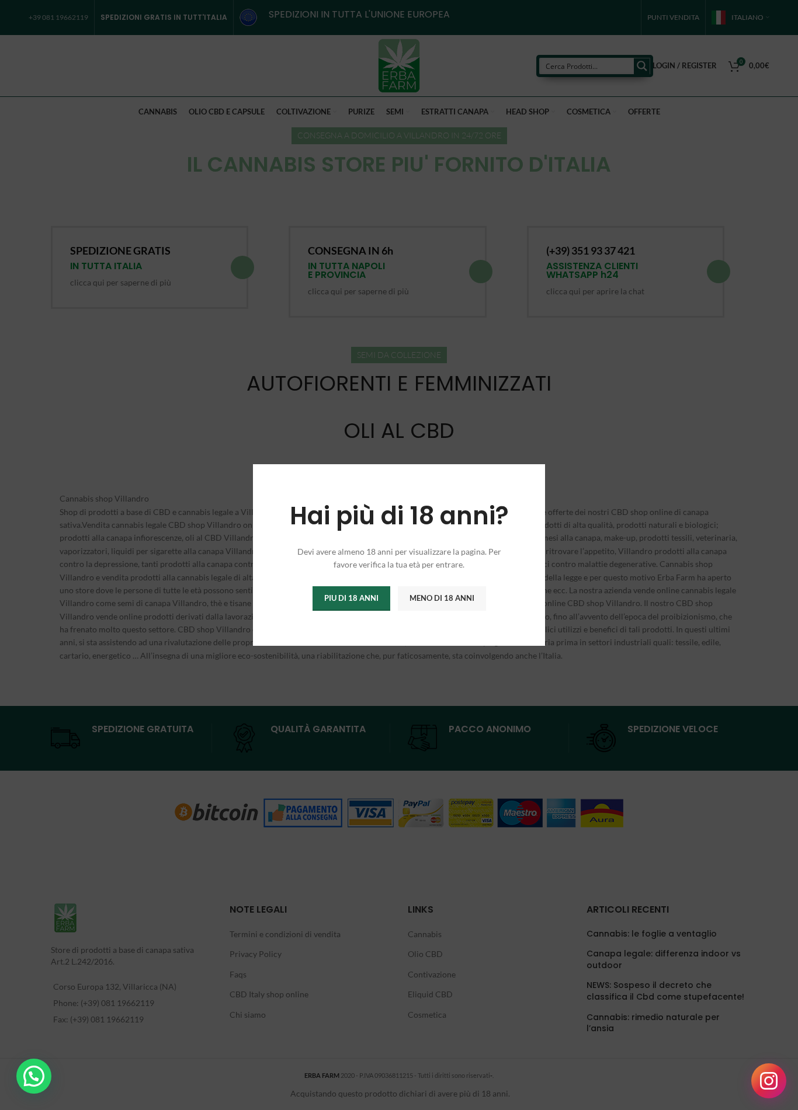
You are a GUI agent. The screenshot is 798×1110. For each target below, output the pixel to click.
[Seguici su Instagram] (768, 1080)
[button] (33, 1076)
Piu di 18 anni (351, 598)
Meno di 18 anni (442, 598)
